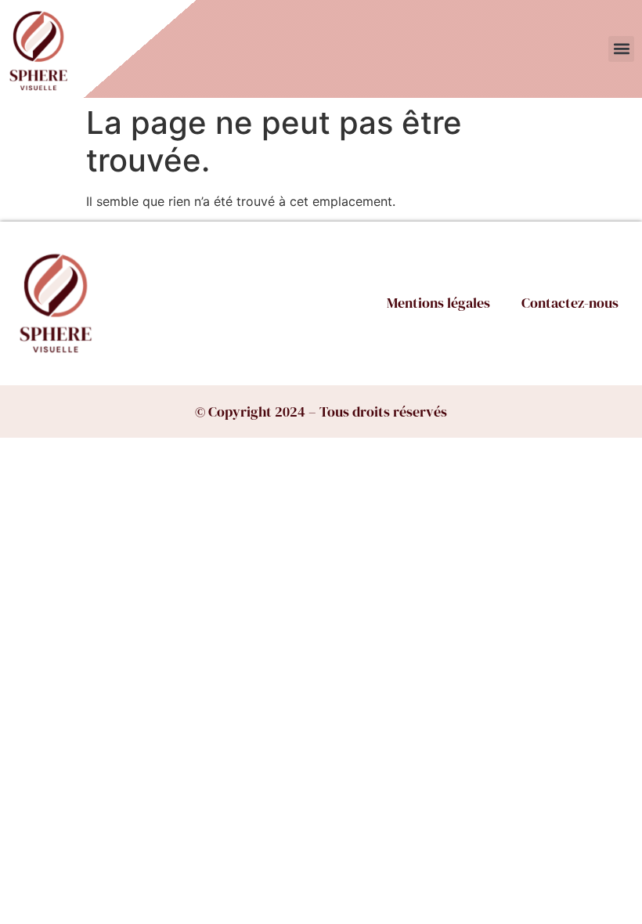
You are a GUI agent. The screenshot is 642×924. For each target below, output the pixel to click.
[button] (621, 49)
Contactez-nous (570, 302)
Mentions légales (438, 302)
